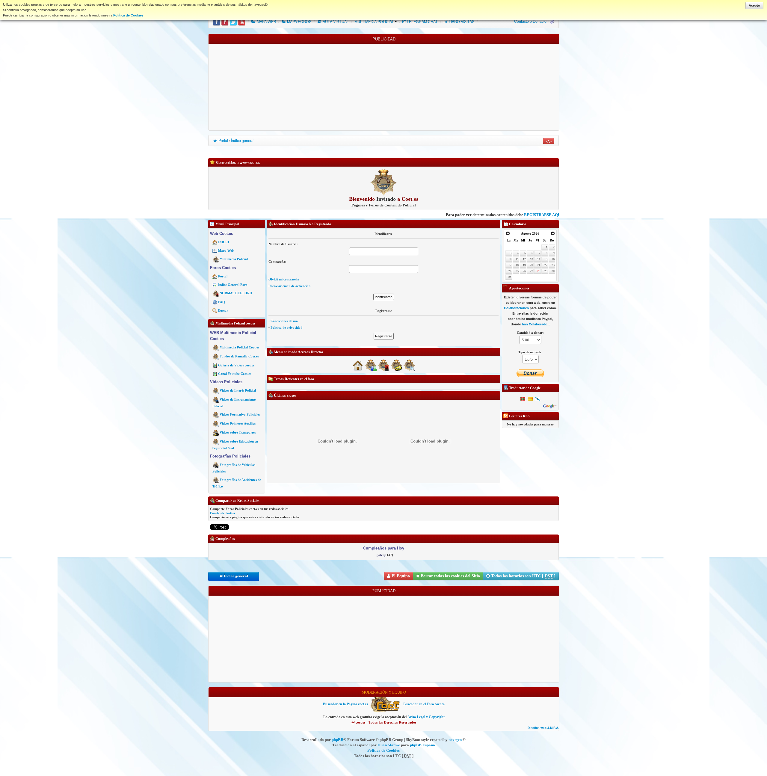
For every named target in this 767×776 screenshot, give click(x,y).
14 (538, 259)
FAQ (221, 302)
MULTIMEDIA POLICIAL (374, 21)
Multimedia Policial (234, 259)
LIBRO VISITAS (461, 21)
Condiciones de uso (284, 321)
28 (538, 271)
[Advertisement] (384, 86)
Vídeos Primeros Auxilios (238, 423)
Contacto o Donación (531, 21)
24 (509, 271)
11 (517, 259)
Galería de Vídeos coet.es (236, 365)
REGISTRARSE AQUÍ (512, 214)
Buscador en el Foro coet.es (424, 704)
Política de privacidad (286, 327)
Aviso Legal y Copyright (426, 717)
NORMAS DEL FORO (236, 293)
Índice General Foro (232, 284)
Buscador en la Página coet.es (345, 704)
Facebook (217, 513)
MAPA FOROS (298, 21)
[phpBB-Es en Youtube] (241, 21)
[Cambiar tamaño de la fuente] (548, 141)
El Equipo (400, 576)
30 (553, 271)
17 (509, 265)
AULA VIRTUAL (335, 21)
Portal (223, 140)
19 (524, 265)
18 (517, 265)
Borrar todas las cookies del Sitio (449, 576)
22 (545, 265)
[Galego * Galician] (538, 398)
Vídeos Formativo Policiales (240, 414)
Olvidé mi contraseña (283, 279)
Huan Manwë (389, 745)
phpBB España (422, 745)
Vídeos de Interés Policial (238, 390)
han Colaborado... (536, 324)
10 (509, 259)
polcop (381, 555)
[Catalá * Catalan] (530, 398)
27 (531, 271)
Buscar (223, 310)
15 (545, 259)
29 (545, 271)
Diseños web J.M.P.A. (543, 728)
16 (553, 259)
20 (531, 265)
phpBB (337, 739)
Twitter (230, 513)
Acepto (754, 5)
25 (517, 271)
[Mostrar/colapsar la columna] (206, 357)
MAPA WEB (266, 21)
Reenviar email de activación (289, 286)
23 (553, 265)
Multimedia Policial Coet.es (239, 347)
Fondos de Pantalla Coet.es (239, 356)
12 (524, 259)
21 (538, 265)
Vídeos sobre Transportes (238, 432)
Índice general (242, 140)
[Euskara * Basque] (523, 398)
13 (531, 259)
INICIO (223, 242)
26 (524, 271)
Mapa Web (226, 250)
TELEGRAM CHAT (422, 21)
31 (509, 277)
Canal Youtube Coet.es (234, 373)
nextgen (455, 739)
